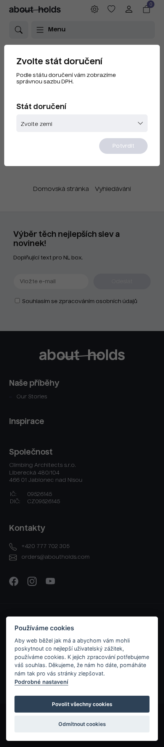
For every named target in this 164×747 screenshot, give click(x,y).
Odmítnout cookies (82, 724)
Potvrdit (123, 146)
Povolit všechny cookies (82, 704)
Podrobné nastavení (41, 681)
